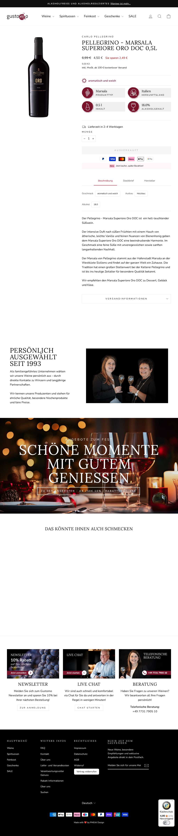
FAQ (43, 748)
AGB (76, 759)
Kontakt (45, 754)
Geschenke (112, 16)
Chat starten (89, 707)
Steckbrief (128, 180)
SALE (132, 16)
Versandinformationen (126, 298)
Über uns (45, 759)
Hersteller (149, 180)
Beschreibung (105, 180)
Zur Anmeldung (33, 707)
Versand (122, 67)
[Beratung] (145, 664)
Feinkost (90, 16)
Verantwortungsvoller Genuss (52, 773)
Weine (47, 16)
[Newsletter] (33, 664)
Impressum (80, 748)
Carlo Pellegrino (98, 36)
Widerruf (79, 765)
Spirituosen (67, 16)
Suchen (44, 792)
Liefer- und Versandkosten (55, 765)
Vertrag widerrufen (86, 771)
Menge (87, 131)
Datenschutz (80, 754)
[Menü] (172, 801)
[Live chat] (89, 664)
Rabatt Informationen (52, 780)
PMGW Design (97, 822)
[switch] (166, 823)
